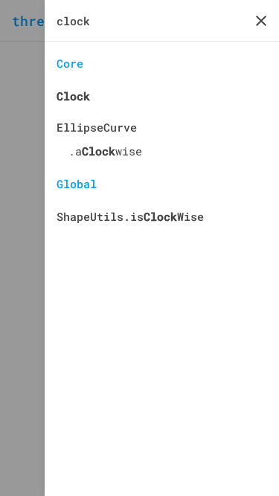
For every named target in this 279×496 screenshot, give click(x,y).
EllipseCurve (97, 127)
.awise (105, 151)
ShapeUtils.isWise (130, 216)
